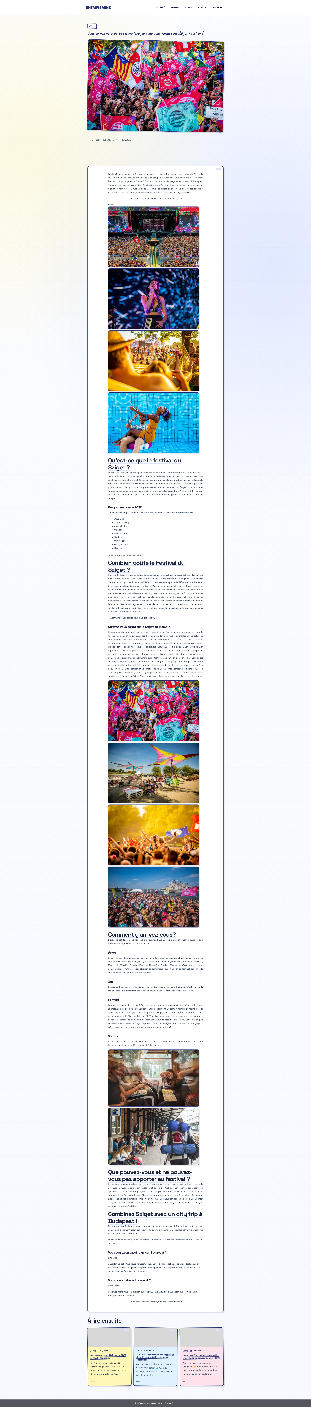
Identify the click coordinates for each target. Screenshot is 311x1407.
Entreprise (175, 7)
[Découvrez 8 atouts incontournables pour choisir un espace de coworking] (201, 1337)
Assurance (203, 7)
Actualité (160, 7)
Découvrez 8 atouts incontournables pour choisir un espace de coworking (201, 1356)
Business (189, 7)
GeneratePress (170, 1403)
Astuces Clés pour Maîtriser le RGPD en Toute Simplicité (108, 1356)
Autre (91, 26)
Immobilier (217, 7)
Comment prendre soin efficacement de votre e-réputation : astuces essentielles (155, 1357)
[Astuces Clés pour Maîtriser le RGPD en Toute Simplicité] (109, 1337)
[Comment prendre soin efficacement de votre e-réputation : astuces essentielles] (155, 1337)
